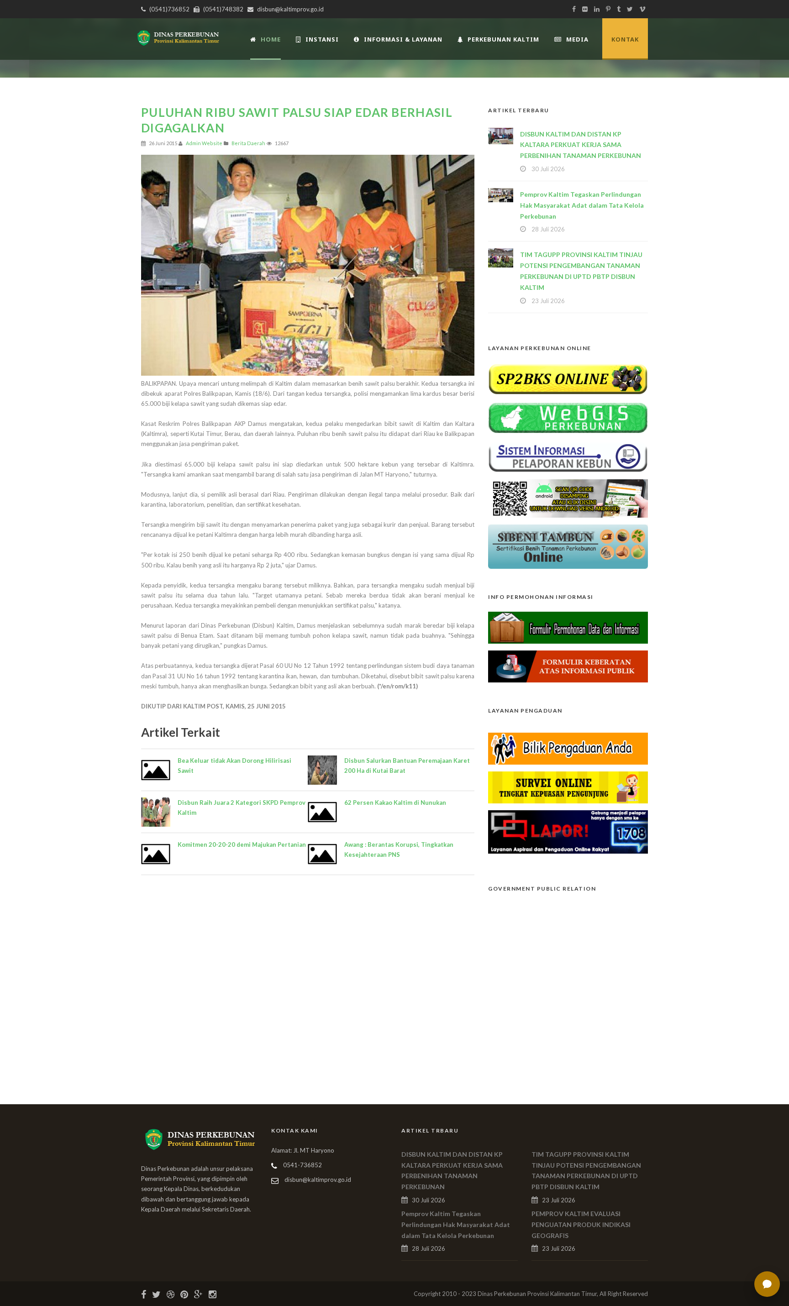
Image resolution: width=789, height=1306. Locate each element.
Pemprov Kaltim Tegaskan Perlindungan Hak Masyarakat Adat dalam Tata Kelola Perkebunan (582, 205)
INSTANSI (322, 39)
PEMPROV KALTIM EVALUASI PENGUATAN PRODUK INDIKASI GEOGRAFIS (581, 1224)
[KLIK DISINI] (568, 378)
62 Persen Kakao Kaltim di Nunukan (395, 802)
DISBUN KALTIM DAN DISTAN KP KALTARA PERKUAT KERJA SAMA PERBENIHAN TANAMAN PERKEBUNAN (580, 145)
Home (271, 39)
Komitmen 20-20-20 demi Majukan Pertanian (242, 844)
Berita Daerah (248, 143)
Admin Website (204, 143)
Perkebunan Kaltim (503, 39)
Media (577, 39)
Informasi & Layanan (403, 39)
